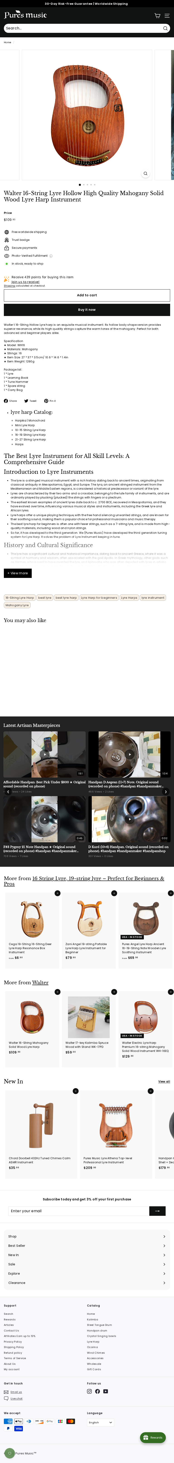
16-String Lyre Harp (20, 598)
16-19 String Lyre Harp (30, 435)
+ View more (17, 573)
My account (11, 1369)
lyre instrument (153, 598)
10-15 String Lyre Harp (30, 430)
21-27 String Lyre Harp (30, 439)
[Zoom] (145, 173)
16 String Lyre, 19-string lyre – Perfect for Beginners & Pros (84, 881)
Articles (9, 1325)
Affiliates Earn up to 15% (20, 1336)
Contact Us (11, 1330)
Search (8, 1314)
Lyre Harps (129, 598)
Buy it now (87, 309)
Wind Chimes (96, 1353)
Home (7, 42)
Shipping (9, 285)
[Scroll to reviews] (87, 203)
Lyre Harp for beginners (99, 598)
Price (8, 213)
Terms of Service (15, 1358)
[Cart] (157, 15)
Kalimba (92, 1319)
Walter (40, 983)
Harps (19, 444)
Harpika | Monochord (30, 420)
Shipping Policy (14, 1347)
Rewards (10, 1319)
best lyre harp (66, 598)
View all (164, 1081)
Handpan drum (97, 1330)
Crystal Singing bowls (101, 1336)
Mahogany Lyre (17, 605)
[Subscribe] (157, 1211)
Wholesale (94, 1364)
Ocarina (92, 1347)
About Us (10, 1364)
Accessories (95, 1358)
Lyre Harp (93, 1341)
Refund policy (13, 1353)
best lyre (45, 598)
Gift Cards (94, 1369)
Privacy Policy (13, 1341)
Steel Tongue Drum (99, 1325)
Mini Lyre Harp (25, 425)
